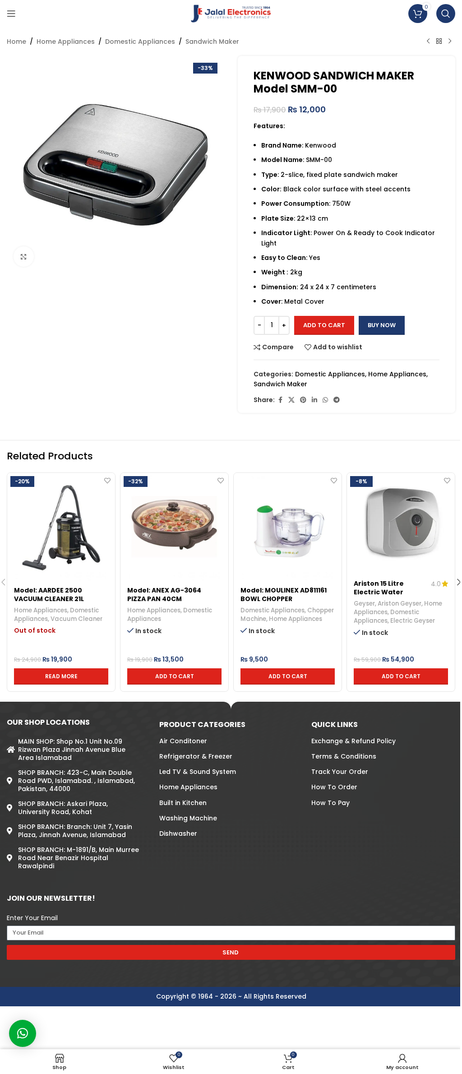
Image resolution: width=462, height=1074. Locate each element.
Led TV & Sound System (197, 771)
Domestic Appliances (140, 41)
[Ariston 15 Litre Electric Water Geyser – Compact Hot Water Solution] (401, 523)
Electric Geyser (412, 620)
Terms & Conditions (343, 756)
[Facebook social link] (280, 400)
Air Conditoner (183, 740)
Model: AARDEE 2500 (48, 590)
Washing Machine (188, 818)
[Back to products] (439, 41)
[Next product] (449, 41)
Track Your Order (339, 771)
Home (16, 41)
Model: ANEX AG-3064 (164, 590)
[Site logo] (231, 13)
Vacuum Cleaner (76, 619)
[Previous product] (428, 41)
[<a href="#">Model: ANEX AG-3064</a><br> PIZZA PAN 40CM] (174, 527)
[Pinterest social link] (303, 400)
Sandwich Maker (212, 41)
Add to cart (324, 325)
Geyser (364, 603)
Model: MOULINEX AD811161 (283, 590)
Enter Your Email (32, 917)
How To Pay (330, 802)
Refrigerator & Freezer (195, 756)
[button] (174, 676)
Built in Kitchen (183, 802)
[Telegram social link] (336, 400)
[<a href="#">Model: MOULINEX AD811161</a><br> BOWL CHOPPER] (288, 527)
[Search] (446, 14)
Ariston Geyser (399, 603)
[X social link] (291, 400)
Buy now (382, 325)
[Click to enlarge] (24, 256)
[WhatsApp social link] (325, 400)
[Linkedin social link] (314, 400)
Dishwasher (178, 833)
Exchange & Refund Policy (353, 740)
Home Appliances (66, 41)
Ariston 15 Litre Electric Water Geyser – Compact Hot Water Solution (387, 597)
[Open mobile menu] (11, 14)
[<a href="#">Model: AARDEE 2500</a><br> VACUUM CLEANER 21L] (61, 527)
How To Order (334, 787)
